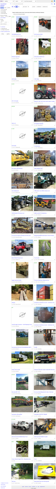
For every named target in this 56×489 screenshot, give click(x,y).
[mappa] (19, 7)
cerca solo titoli (4, 9)
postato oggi (3, 12)
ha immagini (3, 10)
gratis (2, 20)
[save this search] (54, 4)
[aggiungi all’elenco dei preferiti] (12, 36)
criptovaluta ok (4, 28)
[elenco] (12, 7)
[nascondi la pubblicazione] (32, 36)
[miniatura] (14, 7)
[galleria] (17, 7)
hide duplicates (4, 13)
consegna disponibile (5, 29)
